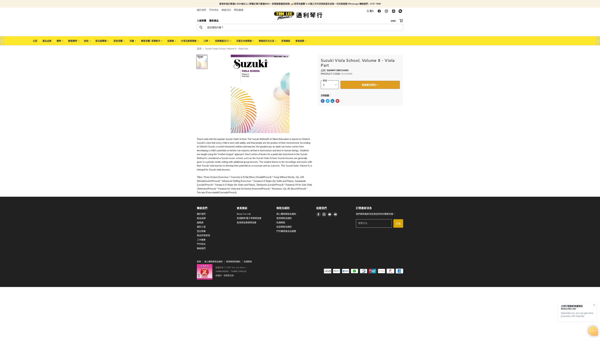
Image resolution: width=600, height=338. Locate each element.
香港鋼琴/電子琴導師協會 (249, 218)
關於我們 (201, 10)
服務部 (200, 222)
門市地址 (214, 10)
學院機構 (238, 10)
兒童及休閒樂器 (244, 40)
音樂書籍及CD (222, 40)
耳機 (132, 40)
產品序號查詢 (203, 235)
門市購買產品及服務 (286, 231)
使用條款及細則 (284, 218)
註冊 (398, 223)
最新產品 (214, 20)
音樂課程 (285, 40)
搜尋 (199, 261)
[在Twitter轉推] (328, 101)
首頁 (199, 48)
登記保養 (201, 231)
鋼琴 (59, 40)
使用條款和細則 (233, 261)
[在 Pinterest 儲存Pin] (337, 101)
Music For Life (244, 214)
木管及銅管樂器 (189, 40)
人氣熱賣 (201, 20)
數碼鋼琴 (73, 40)
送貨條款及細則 (284, 226)
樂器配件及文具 (267, 40)
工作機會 (201, 239)
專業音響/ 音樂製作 (151, 40)
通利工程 (201, 226)
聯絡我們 (201, 248)
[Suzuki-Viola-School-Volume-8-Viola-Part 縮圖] (202, 62)
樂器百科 (226, 10)
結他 (86, 40)
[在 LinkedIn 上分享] (332, 101)
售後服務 (300, 40)
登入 (371, 11)
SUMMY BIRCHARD (338, 70)
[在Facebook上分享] (323, 101)
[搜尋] (201, 27)
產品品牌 (46, 40)
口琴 (206, 40)
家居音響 (118, 40)
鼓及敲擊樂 (101, 40)
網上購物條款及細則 (286, 214)
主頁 (35, 40)
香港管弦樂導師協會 (246, 222)
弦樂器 (171, 40)
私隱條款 (280, 222)
